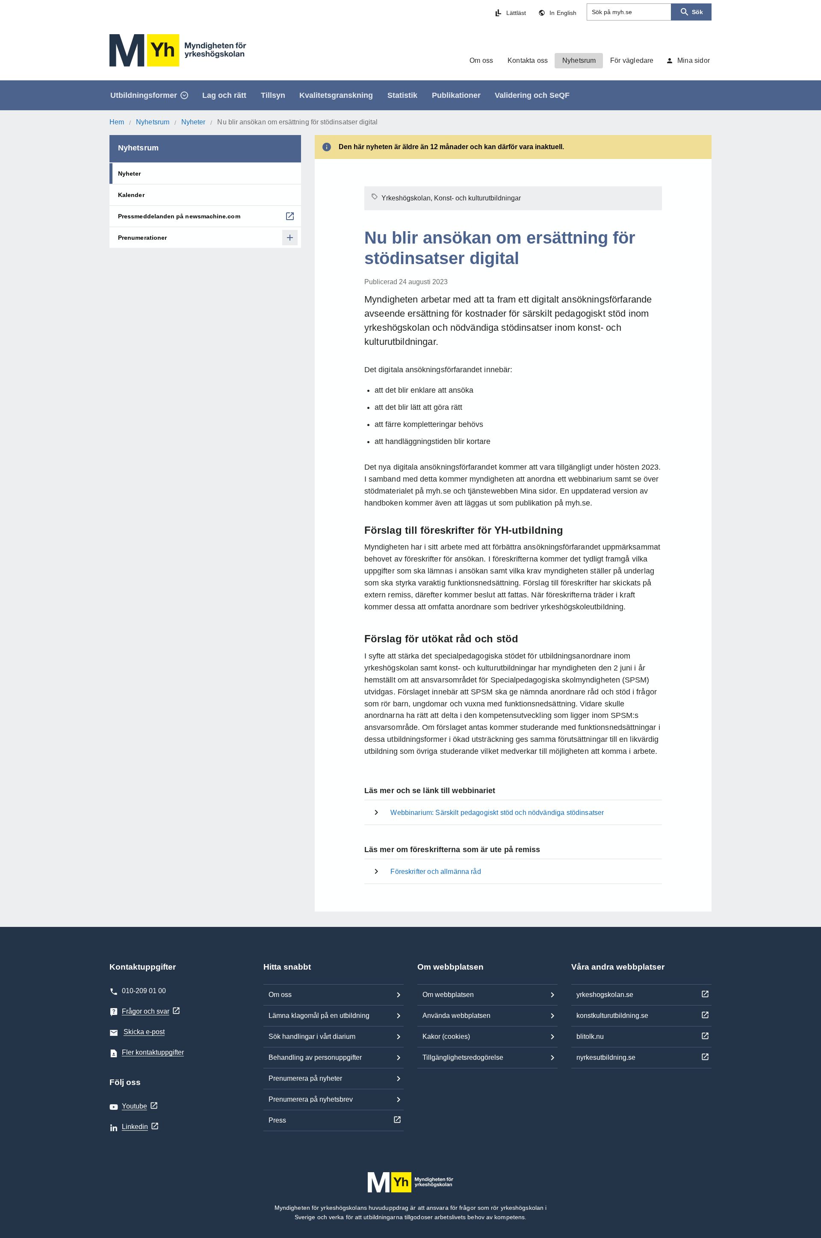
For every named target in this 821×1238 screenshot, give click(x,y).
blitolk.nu (590, 1036)
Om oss (280, 994)
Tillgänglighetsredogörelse (462, 1057)
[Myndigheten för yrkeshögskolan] (178, 50)
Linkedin (135, 1126)
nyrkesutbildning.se (605, 1057)
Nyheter (193, 122)
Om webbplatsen (448, 994)
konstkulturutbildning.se (612, 1015)
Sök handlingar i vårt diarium (312, 1036)
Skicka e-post (144, 1031)
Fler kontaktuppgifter (153, 1052)
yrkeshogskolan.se (604, 994)
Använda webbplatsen (456, 1015)
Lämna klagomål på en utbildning (319, 1015)
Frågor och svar (145, 1011)
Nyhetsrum (152, 122)
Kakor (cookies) (446, 1036)
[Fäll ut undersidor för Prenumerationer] (290, 237)
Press (277, 1120)
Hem (116, 122)
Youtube (134, 1106)
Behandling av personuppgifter (315, 1057)
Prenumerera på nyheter (305, 1078)
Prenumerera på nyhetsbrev (311, 1099)
